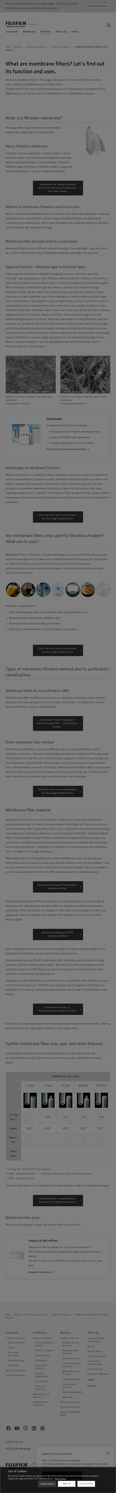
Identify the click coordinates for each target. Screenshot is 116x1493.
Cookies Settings (47, 1484)
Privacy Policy (60, 1479)
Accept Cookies (86, 1484)
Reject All (67, 1484)
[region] (58, 1480)
